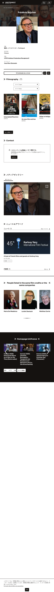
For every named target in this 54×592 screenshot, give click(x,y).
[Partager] (44, 73)
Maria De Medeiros (10, 311)
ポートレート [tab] (8, 179)
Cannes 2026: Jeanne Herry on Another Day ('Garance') (26, 356)
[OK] (27, 589)
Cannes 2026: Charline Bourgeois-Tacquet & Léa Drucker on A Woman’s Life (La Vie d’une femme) (10, 359)
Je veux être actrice (29, 119)
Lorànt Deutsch (27, 311)
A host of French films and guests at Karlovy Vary (21, 256)
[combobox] (26, 84)
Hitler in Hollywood (46, 116)
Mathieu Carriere (45, 311)
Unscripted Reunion (11, 117)
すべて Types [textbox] (18, 84)
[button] (47, 186)
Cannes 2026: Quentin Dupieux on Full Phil (42, 355)
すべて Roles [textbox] (18, 88)
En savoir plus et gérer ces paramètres (13, 586)
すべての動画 (21, 370)
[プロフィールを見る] (49, 2)
